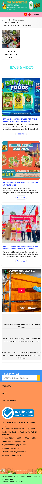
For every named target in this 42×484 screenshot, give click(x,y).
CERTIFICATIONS (9, 400)
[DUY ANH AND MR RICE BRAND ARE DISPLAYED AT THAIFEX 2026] (21, 179)
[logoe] (21, 10)
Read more (21, 134)
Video (4, 393)
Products (7, 386)
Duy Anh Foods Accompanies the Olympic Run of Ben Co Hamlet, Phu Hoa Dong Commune (20, 247)
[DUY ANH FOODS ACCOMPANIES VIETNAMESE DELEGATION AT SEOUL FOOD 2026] (21, 115)
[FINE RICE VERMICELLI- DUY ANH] (11, 39)
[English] (29, 14)
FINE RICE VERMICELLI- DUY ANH (11, 54)
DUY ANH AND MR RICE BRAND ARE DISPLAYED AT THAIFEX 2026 (20, 184)
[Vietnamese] (25, 14)
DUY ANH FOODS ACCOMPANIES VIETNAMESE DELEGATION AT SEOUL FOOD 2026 (20, 120)
